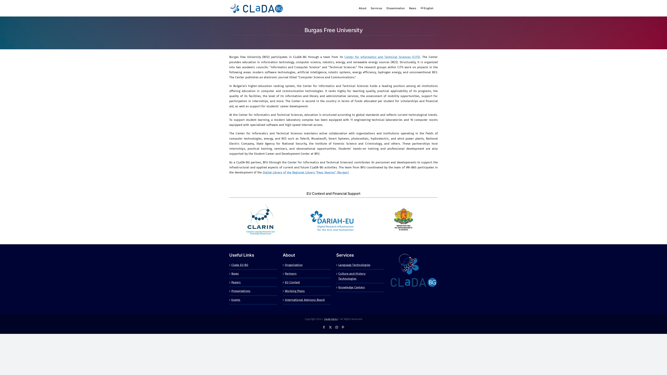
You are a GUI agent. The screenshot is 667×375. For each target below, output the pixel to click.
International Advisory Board (305, 300)
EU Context (292, 282)
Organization (294, 265)
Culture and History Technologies (351, 276)
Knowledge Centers (351, 287)
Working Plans (295, 291)
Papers (236, 282)
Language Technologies (354, 265)
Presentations (240, 291)
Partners (291, 274)
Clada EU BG (239, 265)
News (235, 274)
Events (235, 300)
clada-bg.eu (331, 319)
